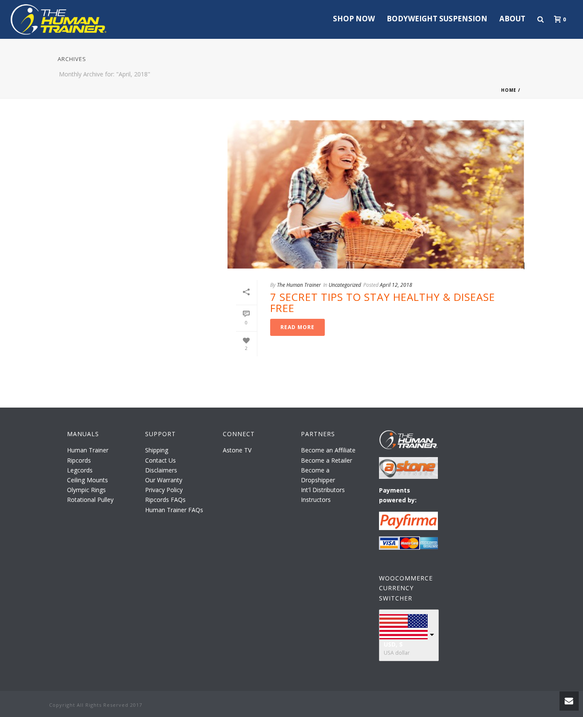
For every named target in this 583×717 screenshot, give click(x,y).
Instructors (316, 499)
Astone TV (237, 450)
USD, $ (393, 644)
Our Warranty (163, 480)
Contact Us (160, 460)
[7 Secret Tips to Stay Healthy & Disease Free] (376, 194)
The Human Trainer (299, 285)
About (512, 18)
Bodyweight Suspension (437, 18)
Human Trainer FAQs (174, 510)
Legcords (80, 470)
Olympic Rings (86, 490)
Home (508, 90)
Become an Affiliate (328, 450)
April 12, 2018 (396, 285)
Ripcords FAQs (165, 499)
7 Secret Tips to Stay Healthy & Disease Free (382, 302)
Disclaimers (161, 470)
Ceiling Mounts (87, 480)
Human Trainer (87, 450)
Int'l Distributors (323, 490)
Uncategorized (345, 285)
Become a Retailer (326, 460)
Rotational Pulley (90, 499)
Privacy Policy (164, 490)
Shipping (156, 450)
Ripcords (79, 460)
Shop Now (354, 18)
